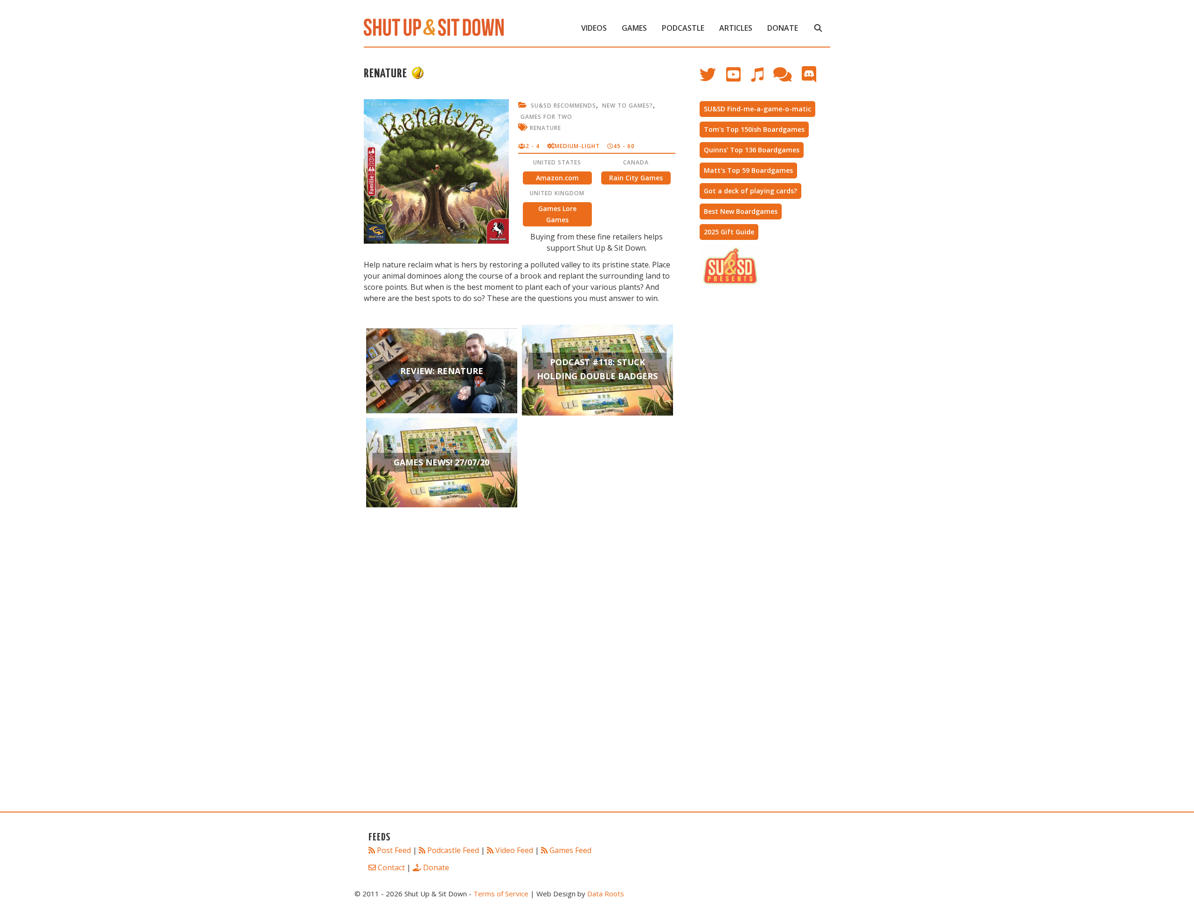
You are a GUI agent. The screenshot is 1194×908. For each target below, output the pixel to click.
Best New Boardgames (740, 211)
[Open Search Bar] (817, 28)
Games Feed (570, 850)
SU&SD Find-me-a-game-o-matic (757, 108)
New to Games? (627, 105)
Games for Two (546, 117)
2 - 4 (533, 146)
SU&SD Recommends (563, 105)
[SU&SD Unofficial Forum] (787, 79)
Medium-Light (577, 146)
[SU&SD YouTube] (738, 79)
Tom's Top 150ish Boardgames (754, 129)
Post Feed (394, 850)
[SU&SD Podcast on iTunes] (761, 79)
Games (634, 28)
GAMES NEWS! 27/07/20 (441, 462)
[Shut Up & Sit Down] (434, 26)
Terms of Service (500, 893)
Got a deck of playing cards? (750, 190)
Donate (782, 28)
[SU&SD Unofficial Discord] (814, 79)
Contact (391, 867)
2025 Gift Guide (729, 231)
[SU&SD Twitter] (713, 79)
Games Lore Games (557, 214)
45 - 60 (624, 146)
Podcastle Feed (453, 850)
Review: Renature (441, 370)
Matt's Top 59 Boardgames (748, 170)
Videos (594, 28)
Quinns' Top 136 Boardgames (751, 149)
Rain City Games (636, 177)
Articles (735, 28)
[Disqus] (519, 673)
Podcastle (683, 28)
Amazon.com (557, 177)
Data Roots (605, 893)
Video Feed (514, 850)
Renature (545, 128)
